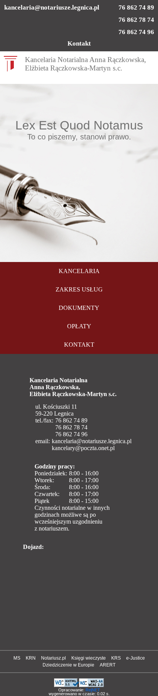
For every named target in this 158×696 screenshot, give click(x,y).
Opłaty (79, 326)
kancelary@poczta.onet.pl (83, 448)
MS (16, 658)
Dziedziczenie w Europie (68, 665)
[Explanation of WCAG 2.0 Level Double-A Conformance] (91, 681)
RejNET (93, 690)
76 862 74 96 (136, 32)
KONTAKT (79, 344)
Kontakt (79, 43)
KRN (31, 658)
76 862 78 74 (136, 19)
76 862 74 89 (136, 7)
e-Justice (135, 658)
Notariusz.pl (53, 658)
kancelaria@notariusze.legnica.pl (51, 7)
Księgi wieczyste (88, 658)
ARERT (107, 665)
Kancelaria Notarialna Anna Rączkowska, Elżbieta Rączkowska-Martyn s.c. (85, 64)
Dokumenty (79, 308)
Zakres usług (79, 289)
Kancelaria (79, 271)
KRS (116, 658)
